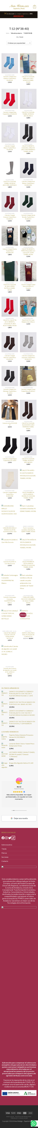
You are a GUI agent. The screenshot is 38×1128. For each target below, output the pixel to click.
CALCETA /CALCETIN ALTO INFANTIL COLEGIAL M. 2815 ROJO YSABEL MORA (10, 322)
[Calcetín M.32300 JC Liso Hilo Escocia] (10, 548)
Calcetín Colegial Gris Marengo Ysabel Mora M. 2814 (9, 391)
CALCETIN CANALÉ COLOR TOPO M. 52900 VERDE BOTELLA (10, 635)
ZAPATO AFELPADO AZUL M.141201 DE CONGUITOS (28, 634)
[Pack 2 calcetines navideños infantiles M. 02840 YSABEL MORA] (28, 515)
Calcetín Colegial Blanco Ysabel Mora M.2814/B (10, 147)
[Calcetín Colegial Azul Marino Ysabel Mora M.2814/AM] (28, 168)
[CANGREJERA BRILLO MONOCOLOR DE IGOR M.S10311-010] (10, 515)
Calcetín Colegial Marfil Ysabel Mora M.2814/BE (10, 494)
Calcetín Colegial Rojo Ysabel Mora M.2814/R (10, 113)
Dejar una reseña (21, 818)
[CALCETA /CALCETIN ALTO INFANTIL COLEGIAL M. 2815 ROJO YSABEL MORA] (10, 307)
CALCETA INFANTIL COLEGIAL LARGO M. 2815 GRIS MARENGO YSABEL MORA (28, 148)
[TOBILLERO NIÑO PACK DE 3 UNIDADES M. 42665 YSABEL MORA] (28, 584)
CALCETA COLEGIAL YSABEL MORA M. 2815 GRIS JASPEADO (10, 183)
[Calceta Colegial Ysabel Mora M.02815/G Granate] (28, 271)
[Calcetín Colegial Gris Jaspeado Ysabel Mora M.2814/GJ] (28, 342)
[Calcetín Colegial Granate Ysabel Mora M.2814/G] (10, 202)
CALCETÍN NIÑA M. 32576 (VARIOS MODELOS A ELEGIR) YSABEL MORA (28, 564)
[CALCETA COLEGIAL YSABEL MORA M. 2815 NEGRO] (28, 445)
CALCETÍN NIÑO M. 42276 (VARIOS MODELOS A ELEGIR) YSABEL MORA (28, 495)
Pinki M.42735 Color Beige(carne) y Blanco (28, 321)
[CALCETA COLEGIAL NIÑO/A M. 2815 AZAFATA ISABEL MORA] (28, 63)
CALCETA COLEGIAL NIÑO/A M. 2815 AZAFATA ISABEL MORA (28, 79)
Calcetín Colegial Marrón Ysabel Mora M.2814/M (10, 357)
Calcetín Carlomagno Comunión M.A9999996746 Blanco (9, 599)
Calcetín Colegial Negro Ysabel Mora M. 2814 (10, 459)
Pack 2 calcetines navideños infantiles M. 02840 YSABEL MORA (28, 529)
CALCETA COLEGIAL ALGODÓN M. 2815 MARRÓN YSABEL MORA (28, 425)
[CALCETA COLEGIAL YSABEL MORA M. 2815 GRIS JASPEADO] (10, 168)
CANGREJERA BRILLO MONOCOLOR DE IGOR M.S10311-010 (10, 529)
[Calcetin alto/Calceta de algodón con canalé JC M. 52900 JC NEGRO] (10, 655)
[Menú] (3, 6)
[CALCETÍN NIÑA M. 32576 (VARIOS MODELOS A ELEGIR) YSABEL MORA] (28, 548)
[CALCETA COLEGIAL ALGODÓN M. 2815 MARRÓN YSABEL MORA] (28, 410)
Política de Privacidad (23, 1116)
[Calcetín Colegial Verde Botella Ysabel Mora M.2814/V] (28, 202)
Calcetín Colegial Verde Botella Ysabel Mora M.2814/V (28, 217)
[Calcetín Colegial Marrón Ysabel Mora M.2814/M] (10, 342)
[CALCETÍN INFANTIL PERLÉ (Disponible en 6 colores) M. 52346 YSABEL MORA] (28, 236)
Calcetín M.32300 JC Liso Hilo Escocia (9, 562)
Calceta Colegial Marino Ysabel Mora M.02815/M (10, 250)
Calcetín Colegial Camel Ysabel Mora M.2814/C (28, 390)
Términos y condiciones (19, 1118)
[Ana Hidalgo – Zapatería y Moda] (19, 7)
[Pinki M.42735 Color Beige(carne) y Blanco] (28, 307)
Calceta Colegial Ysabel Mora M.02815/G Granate (28, 286)
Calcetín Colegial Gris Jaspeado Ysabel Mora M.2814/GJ (28, 357)
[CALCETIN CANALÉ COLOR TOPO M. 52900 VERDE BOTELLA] (10, 619)
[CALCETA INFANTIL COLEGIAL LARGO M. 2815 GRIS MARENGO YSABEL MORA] (28, 132)
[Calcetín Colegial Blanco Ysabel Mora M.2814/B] (10, 132)
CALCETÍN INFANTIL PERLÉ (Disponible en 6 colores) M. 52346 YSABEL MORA (28, 251)
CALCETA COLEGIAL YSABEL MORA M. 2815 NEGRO (28, 460)
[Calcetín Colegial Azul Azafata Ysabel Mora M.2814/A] (10, 63)
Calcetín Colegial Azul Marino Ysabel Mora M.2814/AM (28, 183)
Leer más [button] (19, 804)
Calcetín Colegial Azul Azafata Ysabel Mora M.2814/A (9, 78)
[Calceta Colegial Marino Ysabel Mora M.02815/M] (10, 236)
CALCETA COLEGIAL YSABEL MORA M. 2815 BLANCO (28, 114)
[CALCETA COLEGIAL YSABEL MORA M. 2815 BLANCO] (28, 99)
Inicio (7, 33)
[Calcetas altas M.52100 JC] (10, 410)
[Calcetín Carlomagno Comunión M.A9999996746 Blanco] (10, 584)
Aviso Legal (10, 1116)
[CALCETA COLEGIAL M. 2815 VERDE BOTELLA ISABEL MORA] (10, 271)
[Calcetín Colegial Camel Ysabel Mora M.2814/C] (28, 376)
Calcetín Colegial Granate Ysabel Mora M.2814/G (9, 217)
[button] (34, 1123)
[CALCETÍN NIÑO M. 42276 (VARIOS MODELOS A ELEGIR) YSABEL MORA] (28, 479)
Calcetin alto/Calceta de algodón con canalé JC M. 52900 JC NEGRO (9, 671)
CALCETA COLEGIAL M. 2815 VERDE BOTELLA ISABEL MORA (9, 287)
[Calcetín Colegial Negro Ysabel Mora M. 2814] (10, 445)
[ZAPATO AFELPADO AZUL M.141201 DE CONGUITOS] (28, 619)
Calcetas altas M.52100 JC (10, 424)
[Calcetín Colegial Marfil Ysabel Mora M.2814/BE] (10, 479)
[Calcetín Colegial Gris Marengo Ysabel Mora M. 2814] (10, 376)
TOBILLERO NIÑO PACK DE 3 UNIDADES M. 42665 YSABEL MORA (28, 599)
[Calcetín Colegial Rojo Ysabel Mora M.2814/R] (10, 99)
